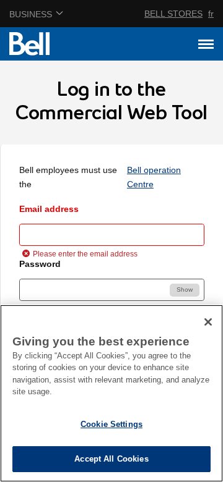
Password (40, 264)
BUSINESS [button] (30, 14)
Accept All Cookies (111, 458)
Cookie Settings (111, 424)
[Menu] (206, 44)
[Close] (208, 322)
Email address (49, 209)
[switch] (184, 290)
